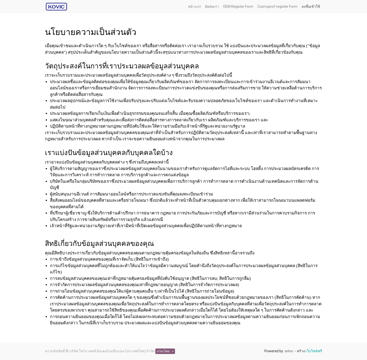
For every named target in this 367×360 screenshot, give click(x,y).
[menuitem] (194, 6)
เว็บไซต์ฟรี (314, 351)
